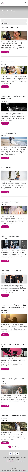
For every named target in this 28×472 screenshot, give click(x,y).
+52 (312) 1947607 (9, 461)
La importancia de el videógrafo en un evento (13, 97)
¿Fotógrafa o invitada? (9, 27)
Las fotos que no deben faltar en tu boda (13, 417)
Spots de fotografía (8, 133)
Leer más (4, 52)
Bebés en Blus (6, 168)
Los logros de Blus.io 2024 (11, 271)
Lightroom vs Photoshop (10, 236)
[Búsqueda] (25, 20)
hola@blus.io (21, 461)
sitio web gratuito (22, 470)
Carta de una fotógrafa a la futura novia (13, 380)
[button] (14, 23)
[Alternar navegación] (25, 3)
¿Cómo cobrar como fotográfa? (13, 344)
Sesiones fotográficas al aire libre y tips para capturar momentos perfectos (13, 307)
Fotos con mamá (7, 62)
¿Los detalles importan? (10, 202)
